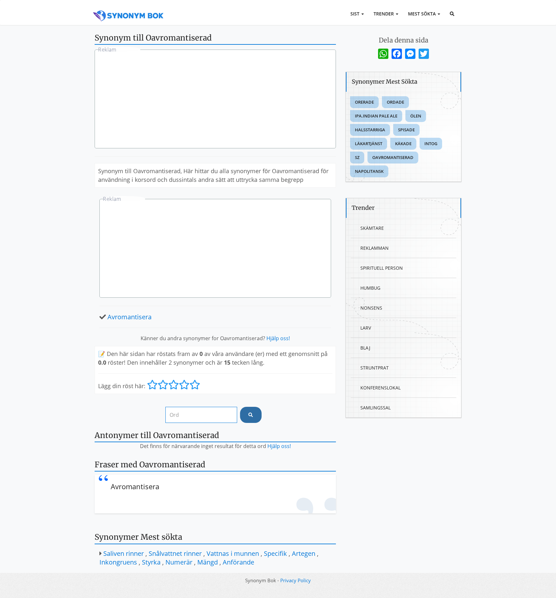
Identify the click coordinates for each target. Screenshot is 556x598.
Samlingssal (375, 408)
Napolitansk (369, 171)
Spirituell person (381, 268)
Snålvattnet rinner (175, 553)
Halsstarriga (370, 130)
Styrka (151, 562)
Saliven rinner (123, 553)
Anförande (238, 562)
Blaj (365, 348)
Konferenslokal (380, 388)
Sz (357, 157)
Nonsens (371, 308)
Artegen (303, 553)
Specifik (275, 553)
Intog (430, 143)
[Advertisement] (215, 100)
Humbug (370, 288)
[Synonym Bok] (128, 9)
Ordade (395, 102)
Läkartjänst (368, 143)
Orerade (364, 102)
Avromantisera (129, 317)
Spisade (406, 130)
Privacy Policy (295, 580)
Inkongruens (118, 562)
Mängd (207, 562)
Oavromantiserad (392, 157)
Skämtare (372, 228)
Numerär (178, 562)
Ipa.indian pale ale (376, 116)
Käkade (403, 143)
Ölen (415, 116)
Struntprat (374, 368)
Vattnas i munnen (233, 553)
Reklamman (374, 248)
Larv (365, 328)
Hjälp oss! (278, 338)
